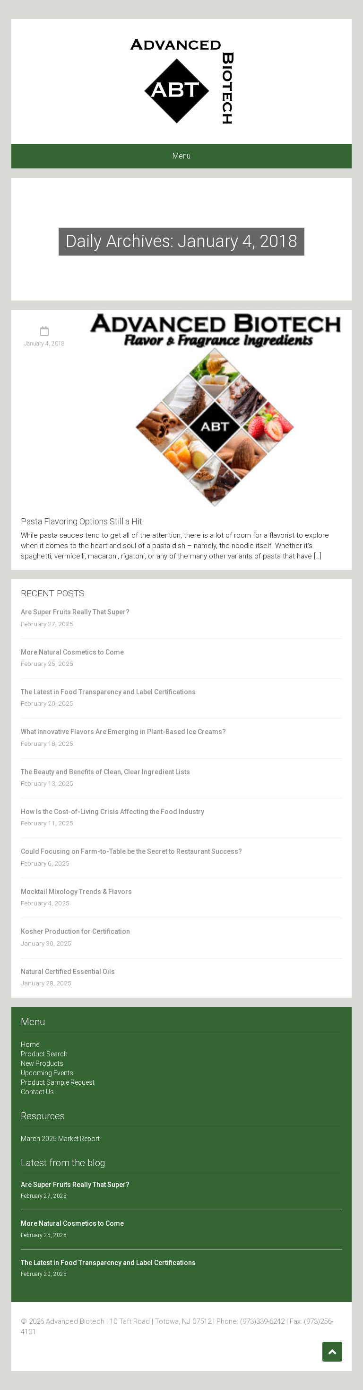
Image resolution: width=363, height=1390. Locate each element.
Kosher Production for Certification (75, 931)
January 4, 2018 (44, 343)
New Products (42, 1063)
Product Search (44, 1054)
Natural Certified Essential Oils (68, 971)
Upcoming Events (47, 1073)
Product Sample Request (58, 1082)
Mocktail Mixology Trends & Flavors (76, 891)
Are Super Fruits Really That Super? (75, 612)
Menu (181, 155)
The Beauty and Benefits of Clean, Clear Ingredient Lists (105, 772)
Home (30, 1044)
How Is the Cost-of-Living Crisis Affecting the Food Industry (112, 811)
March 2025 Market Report (60, 1138)
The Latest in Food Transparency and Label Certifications (108, 692)
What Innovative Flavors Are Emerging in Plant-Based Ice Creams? (123, 731)
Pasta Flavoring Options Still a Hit (81, 521)
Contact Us (37, 1092)
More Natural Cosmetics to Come (72, 652)
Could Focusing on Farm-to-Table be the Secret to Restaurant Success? (131, 851)
